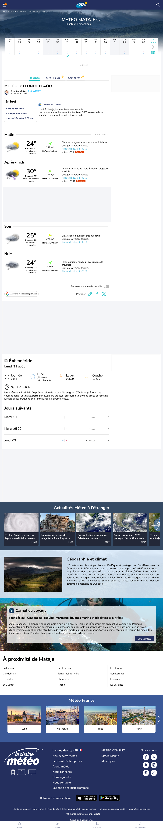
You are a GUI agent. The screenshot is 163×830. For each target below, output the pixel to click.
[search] (158, 4)
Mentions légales (21, 808)
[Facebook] (146, 757)
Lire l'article (144, 638)
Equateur (13, 11)
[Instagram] (154, 765)
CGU (34, 808)
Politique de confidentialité (112, 808)
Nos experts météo (65, 756)
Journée (35, 78)
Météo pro (108, 761)
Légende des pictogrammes (71, 788)
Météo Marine (110, 756)
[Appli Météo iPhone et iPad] (86, 798)
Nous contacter (62, 782)
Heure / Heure (52, 78)
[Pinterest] (146, 773)
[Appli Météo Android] (109, 798)
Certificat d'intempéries (67, 761)
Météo (5, 11)
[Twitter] (154, 757)
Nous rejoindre (62, 777)
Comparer (74, 78)
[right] (157, 526)
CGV (42, 808)
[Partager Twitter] (104, 294)
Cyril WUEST (34, 91)
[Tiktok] (154, 773)
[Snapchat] (146, 765)
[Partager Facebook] (97, 294)
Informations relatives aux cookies (79, 808)
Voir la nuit (100, 134)
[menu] (4, 4)
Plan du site (53, 808)
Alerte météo (61, 766)
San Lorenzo (33, 11)
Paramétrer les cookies (139, 809)
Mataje (43, 11)
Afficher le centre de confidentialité (83, 814)
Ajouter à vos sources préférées (23, 294)
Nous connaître (62, 772)
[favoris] (98, 19)
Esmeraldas (23, 11)
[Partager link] (90, 294)
